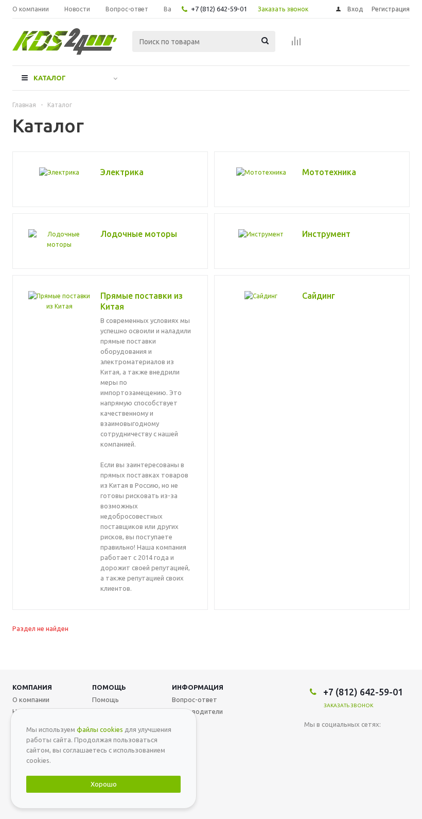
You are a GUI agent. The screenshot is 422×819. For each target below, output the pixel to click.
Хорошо (104, 784)
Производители (197, 711)
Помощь (109, 687)
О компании (30, 699)
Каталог (49, 77)
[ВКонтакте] (312, 741)
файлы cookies (100, 729)
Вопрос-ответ (194, 699)
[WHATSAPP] (333, 741)
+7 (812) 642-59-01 (219, 8)
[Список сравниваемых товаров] (296, 44)
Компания (32, 687)
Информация (197, 687)
